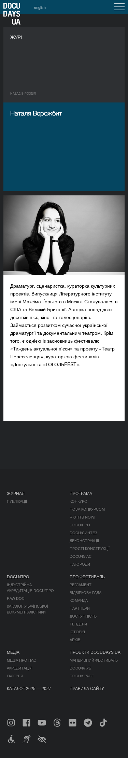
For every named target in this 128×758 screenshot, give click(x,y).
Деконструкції (84, 540)
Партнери (80, 608)
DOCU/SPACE (82, 675)
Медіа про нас (21, 660)
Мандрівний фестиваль (94, 660)
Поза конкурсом (87, 509)
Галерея (15, 675)
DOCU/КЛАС (80, 556)
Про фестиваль (87, 576)
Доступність (83, 616)
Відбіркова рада (85, 592)
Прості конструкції (90, 548)
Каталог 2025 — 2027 (29, 688)
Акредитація (19, 668)
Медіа (13, 652)
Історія (77, 631)
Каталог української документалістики (27, 609)
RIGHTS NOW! (82, 517)
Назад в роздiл (23, 93)
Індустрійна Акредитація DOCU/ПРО (30, 587)
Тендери (78, 623)
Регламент (80, 584)
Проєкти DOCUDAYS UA (95, 652)
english (40, 7)
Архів (75, 639)
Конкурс (78, 501)
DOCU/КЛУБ (80, 668)
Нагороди (80, 564)
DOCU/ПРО (80, 524)
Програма (81, 493)
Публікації (17, 501)
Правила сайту (87, 688)
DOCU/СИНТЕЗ (83, 532)
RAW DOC (16, 598)
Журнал (16, 493)
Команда (79, 600)
